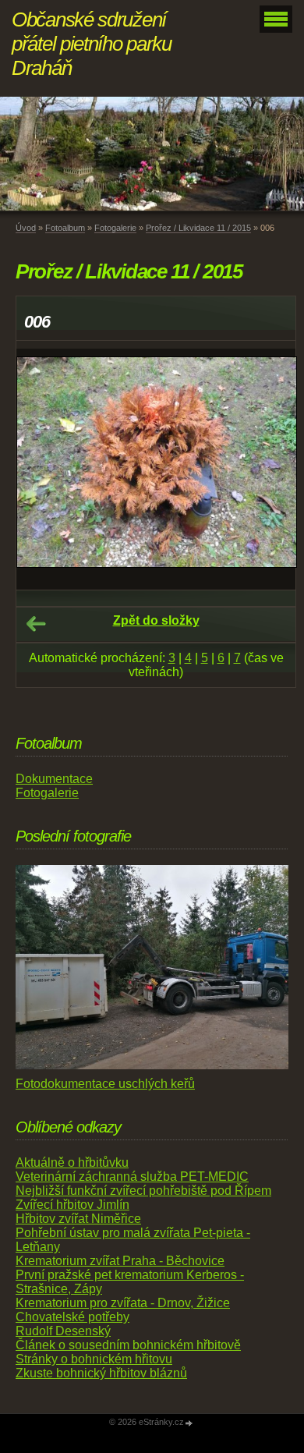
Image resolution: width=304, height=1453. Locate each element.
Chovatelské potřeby (72, 1317)
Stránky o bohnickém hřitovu (94, 1359)
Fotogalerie (115, 227)
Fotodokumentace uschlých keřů (105, 1083)
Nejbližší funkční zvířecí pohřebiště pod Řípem (143, 1190)
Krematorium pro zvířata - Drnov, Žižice (123, 1302)
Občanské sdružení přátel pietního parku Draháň (91, 44)
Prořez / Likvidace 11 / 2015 (198, 227)
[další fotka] (270, 469)
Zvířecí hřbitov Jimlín (72, 1204)
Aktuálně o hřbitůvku (72, 1162)
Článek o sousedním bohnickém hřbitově (128, 1345)
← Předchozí (36, 624)
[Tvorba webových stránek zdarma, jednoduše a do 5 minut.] (189, 1422)
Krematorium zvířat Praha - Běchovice (120, 1260)
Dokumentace (54, 778)
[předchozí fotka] (41, 469)
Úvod (26, 227)
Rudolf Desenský (63, 1331)
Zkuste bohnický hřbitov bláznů (101, 1373)
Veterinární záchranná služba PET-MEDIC (132, 1176)
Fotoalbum (65, 227)
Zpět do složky (156, 620)
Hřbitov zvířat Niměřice (78, 1218)
